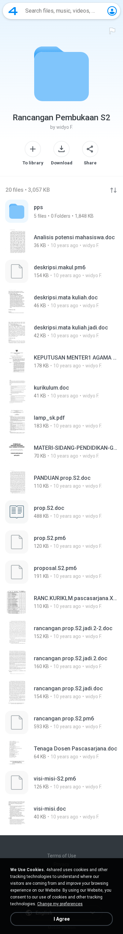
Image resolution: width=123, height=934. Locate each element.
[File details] (61, 241)
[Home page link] (13, 11)
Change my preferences (60, 904)
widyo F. (64, 127)
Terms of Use (61, 855)
